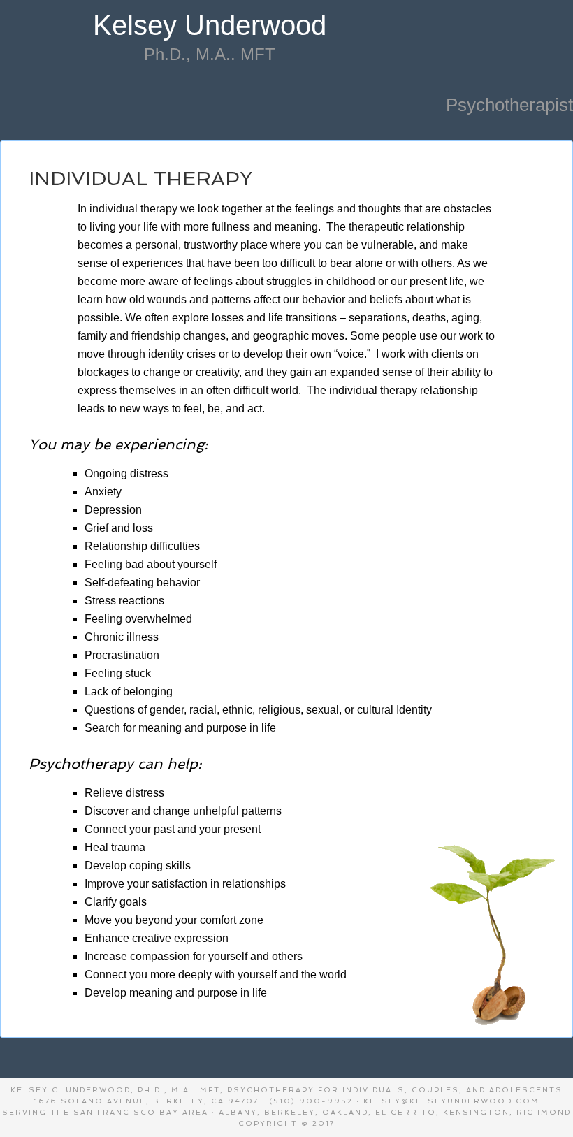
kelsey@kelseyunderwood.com (451, 1101)
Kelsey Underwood (209, 25)
